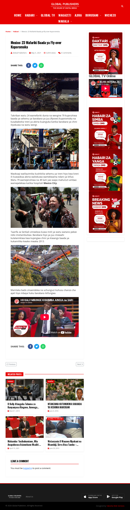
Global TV (48, 15)
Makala (66, 21)
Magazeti (64, 15)
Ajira (78, 15)
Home (17, 15)
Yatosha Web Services (115, 506)
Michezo (110, 15)
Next (79, 364)
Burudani (94, 15)
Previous (11, 364)
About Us (29, 496)
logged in (27, 468)
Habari (32, 15)
